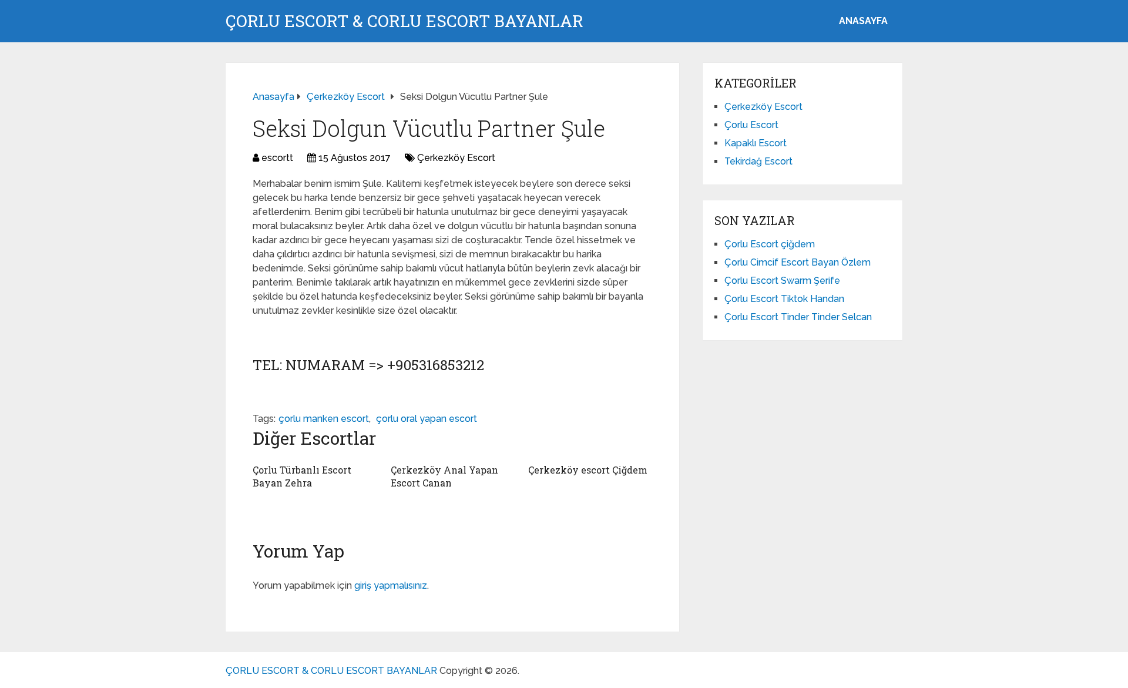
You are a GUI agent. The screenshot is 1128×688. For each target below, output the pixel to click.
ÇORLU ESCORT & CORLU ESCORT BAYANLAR (404, 21)
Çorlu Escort (751, 124)
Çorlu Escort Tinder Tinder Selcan (798, 317)
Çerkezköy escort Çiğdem (587, 470)
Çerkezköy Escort (456, 157)
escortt (277, 157)
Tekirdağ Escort (758, 161)
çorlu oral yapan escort (426, 418)
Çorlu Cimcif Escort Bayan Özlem (797, 262)
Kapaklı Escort (755, 143)
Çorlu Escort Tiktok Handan (784, 298)
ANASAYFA (863, 20)
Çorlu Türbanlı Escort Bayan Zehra (302, 476)
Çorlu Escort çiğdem (769, 244)
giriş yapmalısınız (390, 585)
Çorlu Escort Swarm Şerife (782, 280)
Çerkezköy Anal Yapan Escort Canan (444, 476)
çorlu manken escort (323, 418)
